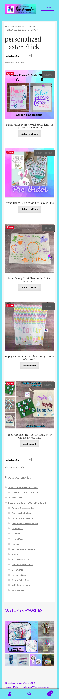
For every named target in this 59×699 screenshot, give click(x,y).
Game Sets (17, 528)
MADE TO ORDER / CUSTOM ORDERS (27, 502)
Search (29, 694)
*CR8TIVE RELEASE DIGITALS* (23, 487)
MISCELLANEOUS (20, 559)
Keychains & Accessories (24, 549)
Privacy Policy (12, 686)
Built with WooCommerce (35, 686)
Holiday (16, 533)
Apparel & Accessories (23, 508)
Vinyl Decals (18, 590)
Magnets (16, 554)
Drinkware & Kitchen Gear (25, 523)
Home (11, 26)
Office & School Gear (22, 564)
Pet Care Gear (19, 575)
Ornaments (17, 569)
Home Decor (18, 539)
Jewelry (15, 544)
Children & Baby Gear (22, 518)
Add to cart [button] (29, 365)
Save (11, 74)
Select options (29, 133)
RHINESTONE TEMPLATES (25, 492)
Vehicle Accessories (21, 585)
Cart (45, 691)
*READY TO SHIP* (17, 497)
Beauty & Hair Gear (21, 513)
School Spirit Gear (21, 580)
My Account (10, 694)
